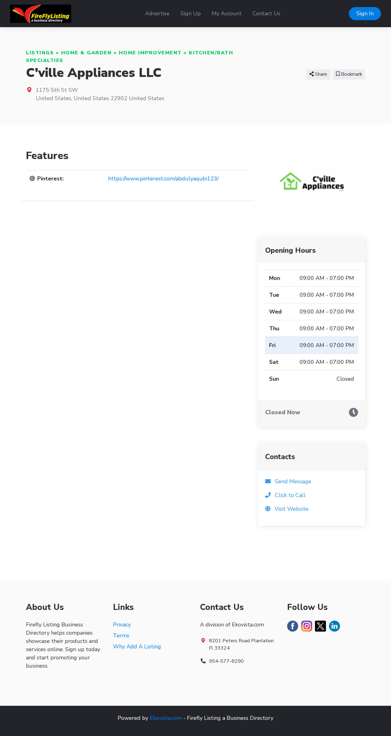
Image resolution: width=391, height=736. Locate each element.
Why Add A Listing (137, 646)
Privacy (122, 624)
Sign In (365, 13)
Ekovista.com (166, 718)
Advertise (157, 13)
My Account (227, 13)
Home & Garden (86, 52)
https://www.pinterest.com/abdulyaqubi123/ (163, 178)
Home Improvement (150, 52)
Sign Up (191, 13)
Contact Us (266, 13)
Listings (40, 52)
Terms (121, 635)
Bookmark (351, 74)
